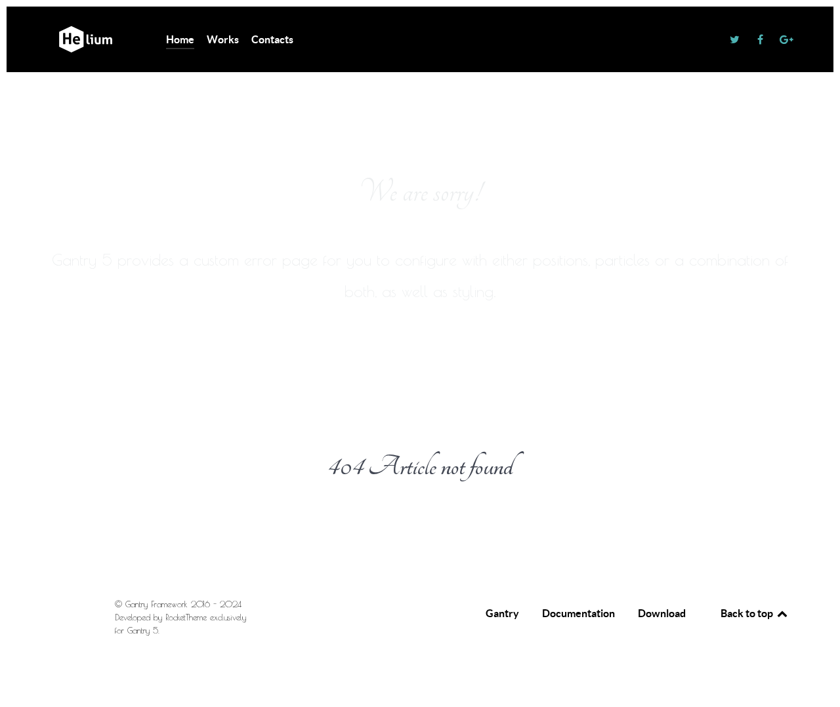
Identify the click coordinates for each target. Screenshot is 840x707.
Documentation (578, 613)
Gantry (502, 613)
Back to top (748, 613)
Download (662, 613)
